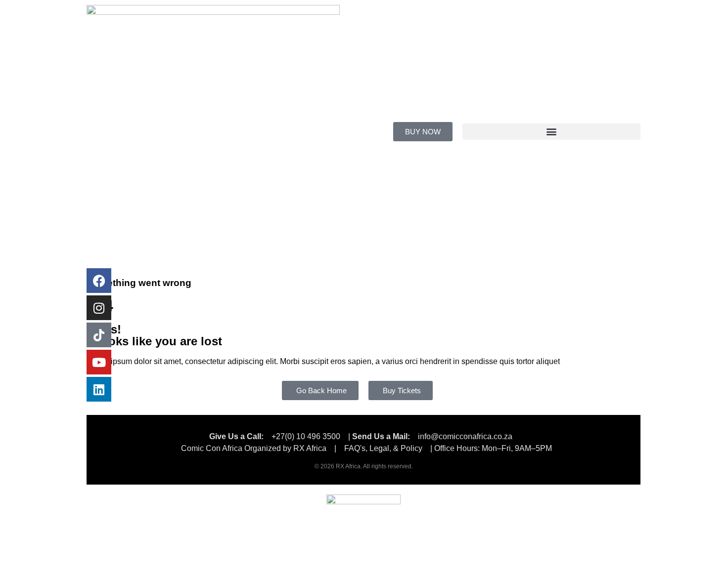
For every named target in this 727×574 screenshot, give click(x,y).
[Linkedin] (99, 389)
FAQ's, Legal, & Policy (384, 448)
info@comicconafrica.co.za (465, 436)
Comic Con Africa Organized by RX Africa (253, 448)
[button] (551, 131)
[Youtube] (99, 362)
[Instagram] (99, 307)
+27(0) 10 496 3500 (306, 436)
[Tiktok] (99, 335)
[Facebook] (99, 280)
